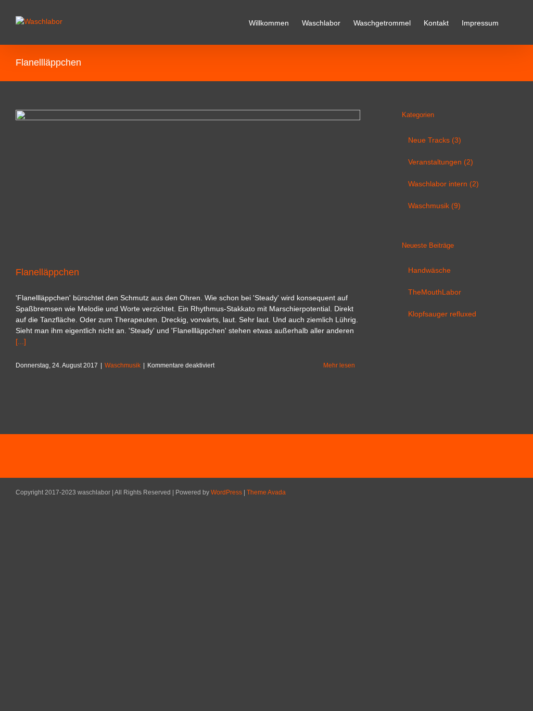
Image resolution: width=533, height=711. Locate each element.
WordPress (226, 492)
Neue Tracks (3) (434, 140)
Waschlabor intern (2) (443, 184)
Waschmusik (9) (434, 205)
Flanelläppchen (47, 272)
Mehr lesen (339, 365)
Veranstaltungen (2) (440, 162)
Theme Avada (266, 492)
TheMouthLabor (434, 292)
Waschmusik (123, 365)
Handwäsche (429, 270)
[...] (21, 341)
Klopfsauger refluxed (442, 314)
